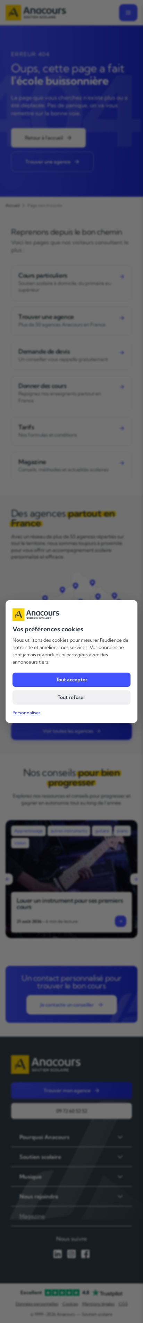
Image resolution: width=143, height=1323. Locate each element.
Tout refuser (71, 697)
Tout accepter (71, 679)
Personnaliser (26, 712)
